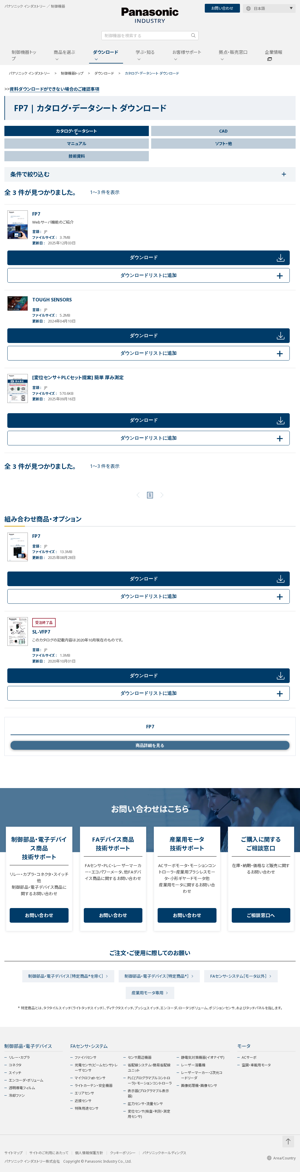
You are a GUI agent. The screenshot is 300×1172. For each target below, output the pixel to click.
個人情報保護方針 (89, 1153)
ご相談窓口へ (261, 915)
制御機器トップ (24, 55)
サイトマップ (13, 1153)
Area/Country (284, 1158)
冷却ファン (17, 1095)
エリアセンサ (84, 1093)
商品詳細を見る (150, 745)
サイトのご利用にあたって (48, 1153)
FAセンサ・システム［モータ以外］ (238, 976)
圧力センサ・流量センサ (145, 1103)
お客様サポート (186, 52)
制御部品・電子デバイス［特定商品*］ (157, 976)
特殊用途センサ (86, 1108)
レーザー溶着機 (193, 1065)
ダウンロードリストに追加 (202, 275)
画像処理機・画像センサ (199, 1085)
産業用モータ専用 (147, 993)
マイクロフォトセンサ (90, 1077)
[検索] (193, 35)
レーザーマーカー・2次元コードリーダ (201, 1075)
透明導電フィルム (22, 1087)
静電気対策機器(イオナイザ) (202, 1057)
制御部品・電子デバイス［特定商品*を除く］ (65, 976)
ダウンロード (105, 52)
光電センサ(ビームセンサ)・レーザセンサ (96, 1068)
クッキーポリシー (123, 1153)
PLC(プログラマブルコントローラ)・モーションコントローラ (150, 1080)
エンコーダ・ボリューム (26, 1080)
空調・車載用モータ (256, 1065)
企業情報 (273, 52)
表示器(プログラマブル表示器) (148, 1093)
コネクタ (15, 1065)
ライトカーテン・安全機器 (93, 1085)
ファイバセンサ (85, 1057)
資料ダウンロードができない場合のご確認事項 (54, 89)
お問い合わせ (222, 8)
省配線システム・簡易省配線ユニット (149, 1068)
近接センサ (83, 1100)
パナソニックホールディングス (164, 1153)
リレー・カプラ (19, 1057)
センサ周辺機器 (139, 1057)
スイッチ (15, 1072)
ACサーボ (249, 1057)
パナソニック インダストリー (29, 73)
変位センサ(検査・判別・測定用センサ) (149, 1114)
